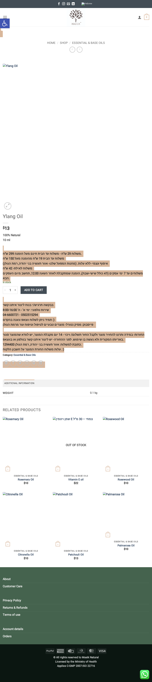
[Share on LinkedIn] (41, 363)
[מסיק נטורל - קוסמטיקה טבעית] (76, 17)
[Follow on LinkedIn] (73, 4)
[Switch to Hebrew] (87, 4)
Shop (64, 43)
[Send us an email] (68, 4)
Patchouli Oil (76, 555)
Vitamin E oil (76, 480)
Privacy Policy (12, 600)
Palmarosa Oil (126, 545)
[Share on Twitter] (20, 363)
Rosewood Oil (126, 480)
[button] (5, 23)
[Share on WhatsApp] (6, 363)
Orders (7, 636)
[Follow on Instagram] (63, 4)
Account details (13, 629)
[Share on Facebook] (13, 363)
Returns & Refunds (15, 607)
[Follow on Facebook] (58, 4)
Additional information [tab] (19, 383)
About (7, 579)
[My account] (139, 17)
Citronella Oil (26, 555)
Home (51, 43)
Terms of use (11, 615)
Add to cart (33, 290)
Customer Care (12, 586)
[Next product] (72, 49)
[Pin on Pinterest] (34, 363)
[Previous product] (79, 49)
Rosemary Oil (26, 480)
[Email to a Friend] (27, 363)
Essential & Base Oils (88, 43)
